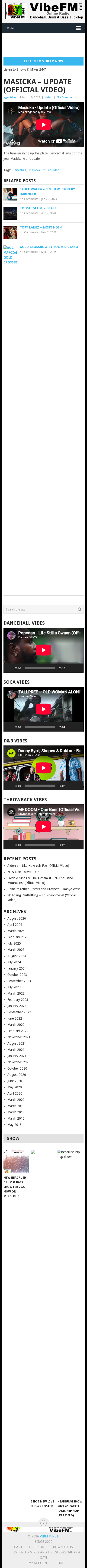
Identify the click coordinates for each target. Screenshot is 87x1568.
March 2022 (16, 1025)
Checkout (37, 1547)
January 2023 (16, 1006)
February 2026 (17, 937)
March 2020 (16, 1100)
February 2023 (17, 1000)
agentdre (9, 97)
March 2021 (16, 1050)
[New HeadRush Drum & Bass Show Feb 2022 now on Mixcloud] (16, 1161)
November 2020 (18, 1062)
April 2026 (14, 924)
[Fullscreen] (77, 668)
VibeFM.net (49, 1536)
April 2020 (14, 1093)
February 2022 (17, 1031)
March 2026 (16, 931)
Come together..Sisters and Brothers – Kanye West (43, 889)
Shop (60, 1563)
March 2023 (16, 993)
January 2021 (16, 1056)
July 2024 (14, 962)
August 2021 (16, 1043)
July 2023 (14, 987)
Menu (11, 28)
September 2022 (19, 1012)
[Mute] (70, 668)
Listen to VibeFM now (43, 61)
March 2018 (16, 1112)
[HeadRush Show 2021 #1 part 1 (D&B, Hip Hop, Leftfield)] (70, 1323)
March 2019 (16, 1106)
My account (39, 1563)
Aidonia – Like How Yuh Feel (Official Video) (38, 865)
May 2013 (14, 1125)
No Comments (66, 97)
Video (48, 97)
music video (51, 170)
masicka (34, 170)
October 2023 (17, 974)
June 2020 (14, 1081)
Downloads (63, 1547)
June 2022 (14, 1018)
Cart (18, 1547)
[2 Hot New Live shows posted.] (43, 1323)
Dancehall (19, 170)
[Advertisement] (45, 44)
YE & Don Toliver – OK (23, 872)
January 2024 (16, 968)
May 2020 (14, 1087)
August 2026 (16, 918)
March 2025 (16, 949)
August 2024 (16, 956)
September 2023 (19, 981)
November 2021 (18, 1037)
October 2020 (17, 1068)
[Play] (9, 668)
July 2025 (14, 943)
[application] (43, 650)
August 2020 (16, 1075)
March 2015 (16, 1118)
